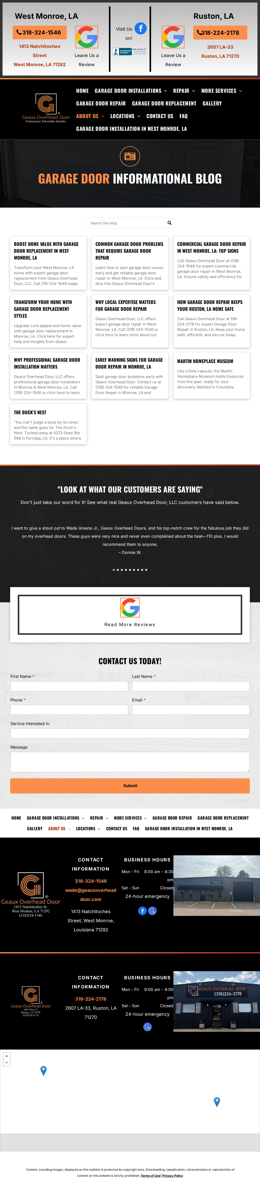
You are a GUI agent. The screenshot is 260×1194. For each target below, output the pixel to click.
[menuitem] (79, 90)
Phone (16, 699)
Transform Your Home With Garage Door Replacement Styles (43, 309)
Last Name (142, 676)
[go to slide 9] (146, 570)
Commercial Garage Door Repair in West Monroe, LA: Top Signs (211, 247)
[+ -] (130, 1091)
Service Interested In (29, 723)
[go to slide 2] (118, 570)
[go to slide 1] (114, 570)
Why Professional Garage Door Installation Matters (47, 363)
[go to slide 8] (142, 570)
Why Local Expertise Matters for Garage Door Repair (125, 305)
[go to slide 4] (126, 570)
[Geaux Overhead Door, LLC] (217, 1102)
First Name (20, 676)
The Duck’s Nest (30, 412)
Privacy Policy (172, 1176)
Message (18, 747)
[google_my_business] (152, 911)
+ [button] (6, 1056)
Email (137, 699)
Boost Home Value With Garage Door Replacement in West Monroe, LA (46, 251)
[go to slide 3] (122, 570)
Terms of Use (150, 1176)
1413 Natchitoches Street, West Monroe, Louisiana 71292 (91, 920)
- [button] (6, 1062)
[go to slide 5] (130, 570)
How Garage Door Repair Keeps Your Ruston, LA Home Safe (209, 305)
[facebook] (141, 29)
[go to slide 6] (134, 570)
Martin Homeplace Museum (205, 361)
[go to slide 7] (138, 570)
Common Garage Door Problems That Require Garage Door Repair (129, 251)
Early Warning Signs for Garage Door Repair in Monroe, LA (129, 363)
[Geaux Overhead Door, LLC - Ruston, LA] (43, 1071)
